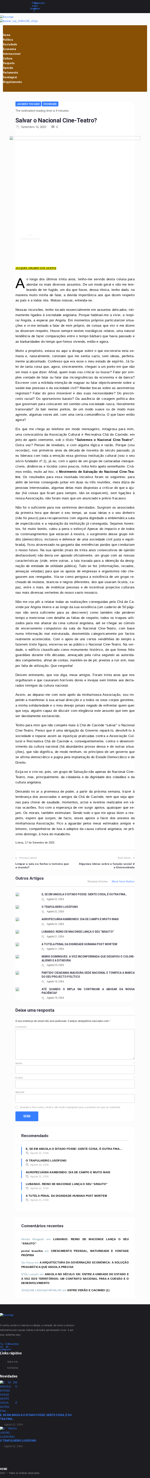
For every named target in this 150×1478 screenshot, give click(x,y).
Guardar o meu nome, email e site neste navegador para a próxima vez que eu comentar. (70, 1107)
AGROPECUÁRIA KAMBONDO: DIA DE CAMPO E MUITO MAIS (80, 919)
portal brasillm (32, 1250)
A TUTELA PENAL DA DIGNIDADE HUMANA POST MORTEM (79, 944)
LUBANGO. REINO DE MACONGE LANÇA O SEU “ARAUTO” (78, 931)
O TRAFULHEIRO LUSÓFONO (60, 906)
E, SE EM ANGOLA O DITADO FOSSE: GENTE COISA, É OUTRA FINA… (84, 894)
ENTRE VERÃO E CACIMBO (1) (88, 1290)
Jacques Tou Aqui (28, 103)
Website (20, 1092)
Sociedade (50, 103)
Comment (20, 1027)
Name (75, 1063)
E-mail (75, 1077)
